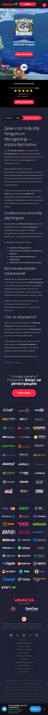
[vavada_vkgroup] (24, 635)
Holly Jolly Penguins (31, 118)
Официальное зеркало (23, 662)
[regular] (23, 90)
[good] (27, 90)
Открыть (36, 709)
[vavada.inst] (17, 635)
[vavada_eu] (30, 635)
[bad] (15, 90)
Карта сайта (25, 672)
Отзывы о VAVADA (24, 656)
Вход (27, 4)
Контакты (24, 659)
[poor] (19, 90)
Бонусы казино (24, 646)
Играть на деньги (24, 102)
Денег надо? (24, 652)
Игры (18, 118)
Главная (9, 118)
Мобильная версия (24, 649)
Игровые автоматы (24, 643)
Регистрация (24, 393)
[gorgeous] (31, 90)
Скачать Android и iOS (24, 668)
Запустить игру (24, 54)
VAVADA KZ (13, 160)
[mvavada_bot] (37, 635)
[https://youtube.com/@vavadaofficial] (11, 635)
